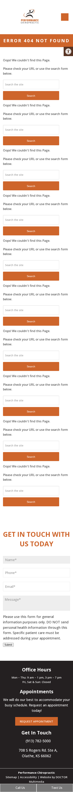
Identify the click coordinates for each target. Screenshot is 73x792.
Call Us (20, 788)
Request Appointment (36, 721)
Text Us (56, 788)
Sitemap (11, 777)
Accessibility (28, 777)
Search (31, 95)
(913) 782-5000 (38, 741)
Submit (8, 644)
